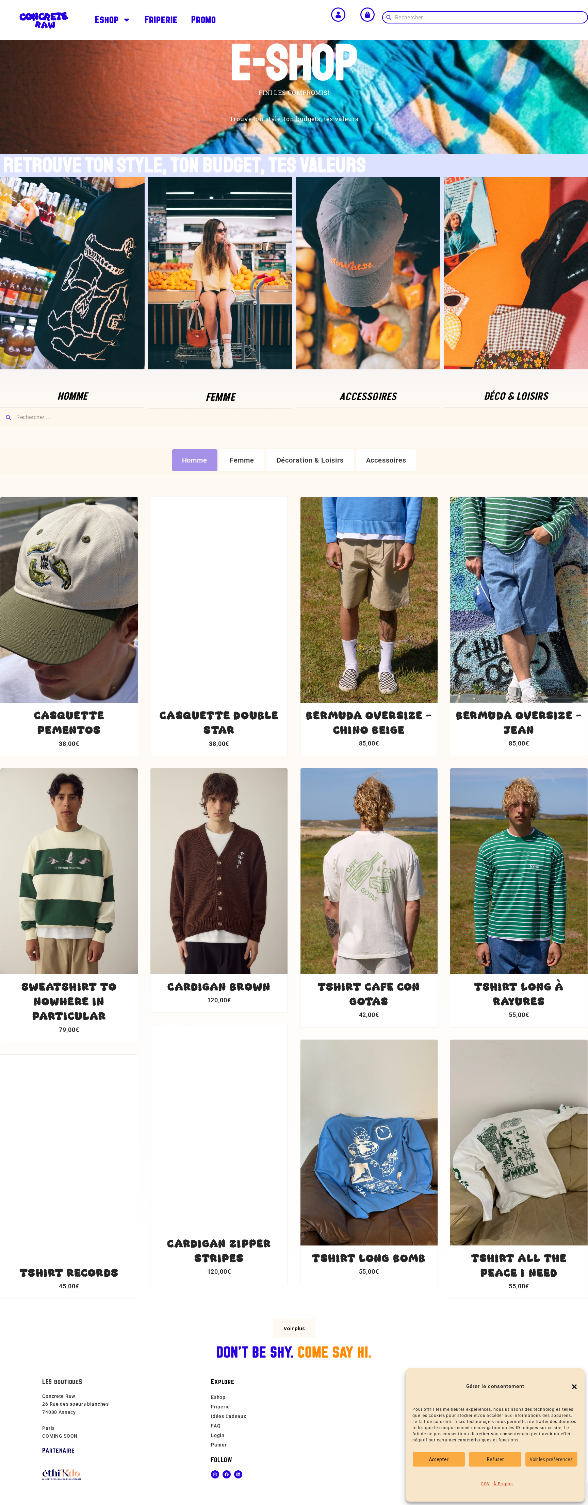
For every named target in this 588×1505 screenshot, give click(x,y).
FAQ (215, 1425)
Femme (242, 460)
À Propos (503, 1484)
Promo (203, 19)
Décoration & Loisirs (310, 460)
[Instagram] (215, 1474)
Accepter (438, 1459)
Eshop (107, 19)
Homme (195, 460)
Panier (219, 1445)
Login (218, 1435)
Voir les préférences (551, 1459)
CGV (485, 1484)
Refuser (495, 1459)
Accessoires (386, 460)
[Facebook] (227, 1474)
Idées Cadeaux (228, 1416)
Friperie (161, 19)
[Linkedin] (238, 1474)
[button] (574, 1386)
